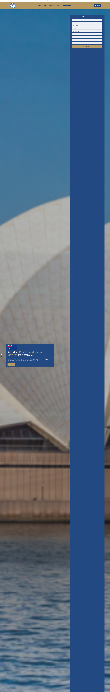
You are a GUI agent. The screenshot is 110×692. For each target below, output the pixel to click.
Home (39, 5)
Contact (58, 5)
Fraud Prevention (67, 5)
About (44, 5)
